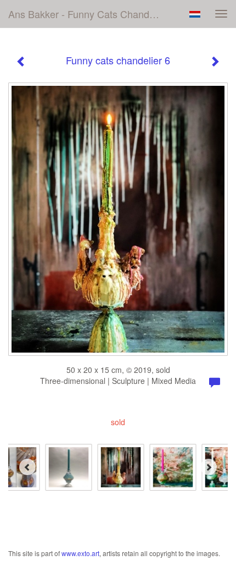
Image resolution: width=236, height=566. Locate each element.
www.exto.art (80, 553)
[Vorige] (21, 61)
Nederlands (194, 14)
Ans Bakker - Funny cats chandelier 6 (89, 14)
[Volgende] (214, 61)
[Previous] (27, 467)
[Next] (208, 467)
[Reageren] (214, 383)
